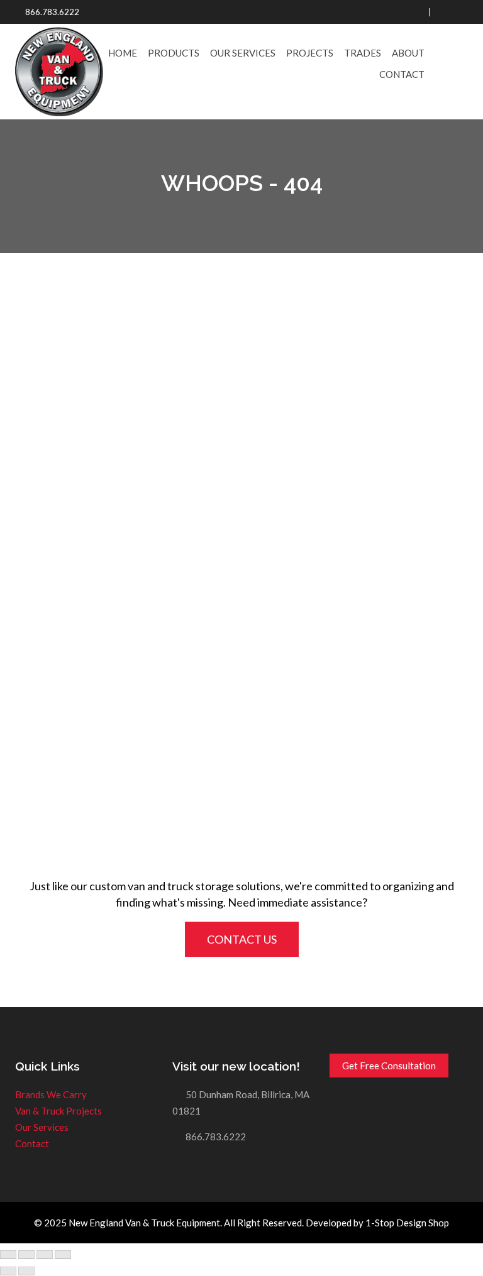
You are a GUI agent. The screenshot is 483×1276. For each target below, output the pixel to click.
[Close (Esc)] (8, 1254)
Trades (362, 52)
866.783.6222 (52, 12)
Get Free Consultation (389, 1065)
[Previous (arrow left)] (8, 1271)
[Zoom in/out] (63, 1254)
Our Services (242, 52)
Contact (402, 74)
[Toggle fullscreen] (44, 1254)
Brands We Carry (51, 1094)
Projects (309, 52)
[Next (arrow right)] (26, 1271)
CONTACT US (242, 939)
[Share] (26, 1254)
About (408, 52)
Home (122, 52)
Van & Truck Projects (58, 1110)
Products (173, 52)
